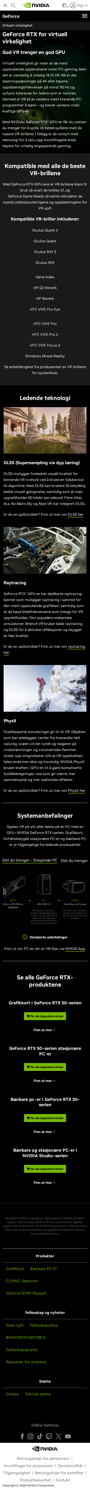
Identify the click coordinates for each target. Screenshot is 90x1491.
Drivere (12, 1394)
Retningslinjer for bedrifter (59, 1472)
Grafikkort (15, 1268)
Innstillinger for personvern (28, 1465)
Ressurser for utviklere (26, 1361)
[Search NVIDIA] (14, 4)
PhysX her (76, 790)
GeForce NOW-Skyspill (26, 1293)
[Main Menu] (5, 5)
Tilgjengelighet (16, 1472)
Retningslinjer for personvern (43, 1458)
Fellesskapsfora (44, 1325)
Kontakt (63, 1480)
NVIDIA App (75, 948)
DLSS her (75, 514)
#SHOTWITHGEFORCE (26, 1337)
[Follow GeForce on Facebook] (22, 1436)
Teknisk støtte (38, 1394)
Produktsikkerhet (35, 1480)
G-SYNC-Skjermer (22, 1280)
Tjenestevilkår (70, 1465)
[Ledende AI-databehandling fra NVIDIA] (36, 5)
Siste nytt (15, 1325)
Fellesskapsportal (21, 1349)
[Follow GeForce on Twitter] (58, 1436)
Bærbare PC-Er (43, 1268)
